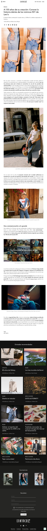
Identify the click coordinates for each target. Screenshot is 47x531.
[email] (5, 25)
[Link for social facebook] (20, 526)
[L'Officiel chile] (23, 2)
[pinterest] (9, 25)
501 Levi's (6, 333)
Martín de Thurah (23, 231)
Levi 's (18, 85)
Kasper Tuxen (33, 279)
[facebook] (7, 25)
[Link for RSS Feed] (26, 525)
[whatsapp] (14, 25)
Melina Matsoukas (16, 233)
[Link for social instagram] (23, 526)
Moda (5, 6)
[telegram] (16, 25)
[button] (44, 479)
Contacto (19, 528)
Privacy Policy (23, 511)
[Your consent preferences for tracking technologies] (45, 529)
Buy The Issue (38, 1)
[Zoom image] (23, 137)
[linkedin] (11, 25)
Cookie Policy (33, 528)
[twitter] (12, 25)
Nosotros (13, 528)
